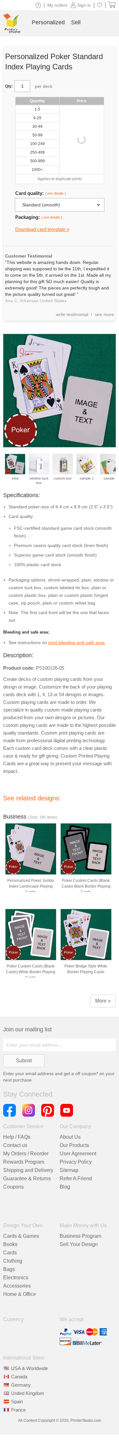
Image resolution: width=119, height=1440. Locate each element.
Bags (9, 1269)
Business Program (80, 1236)
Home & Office (19, 1294)
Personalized (48, 22)
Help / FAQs (16, 1137)
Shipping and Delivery (28, 1170)
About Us (70, 1137)
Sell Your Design (79, 1244)
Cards (10, 1252)
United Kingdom (27, 1393)
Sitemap (69, 1170)
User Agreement (78, 1153)
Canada (19, 1376)
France (18, 1410)
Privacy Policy (76, 1162)
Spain (17, 1401)
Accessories (17, 1286)
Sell (76, 22)
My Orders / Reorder (26, 1153)
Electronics (15, 1277)
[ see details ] (55, 193)
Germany (21, 1385)
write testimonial (72, 314)
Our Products (74, 1145)
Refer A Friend (76, 1178)
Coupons (13, 1187)
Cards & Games (21, 1236)
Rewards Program (23, 1162)
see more (104, 314)
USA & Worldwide (29, 1368)
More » (103, 1001)
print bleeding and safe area (76, 642)
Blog (65, 1187)
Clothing (12, 1261)
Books (10, 1244)
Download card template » (42, 229)
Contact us (15, 1145)
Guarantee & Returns (27, 1178)
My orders (57, 5)
